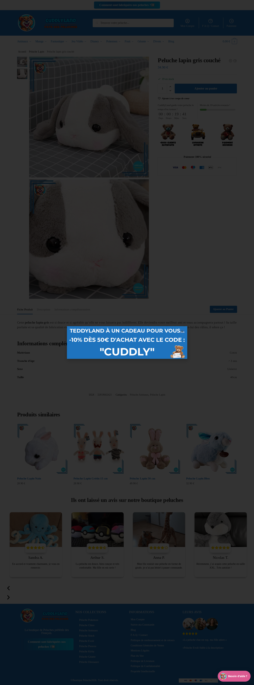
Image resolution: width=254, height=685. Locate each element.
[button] (182, 331)
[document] (127, 342)
